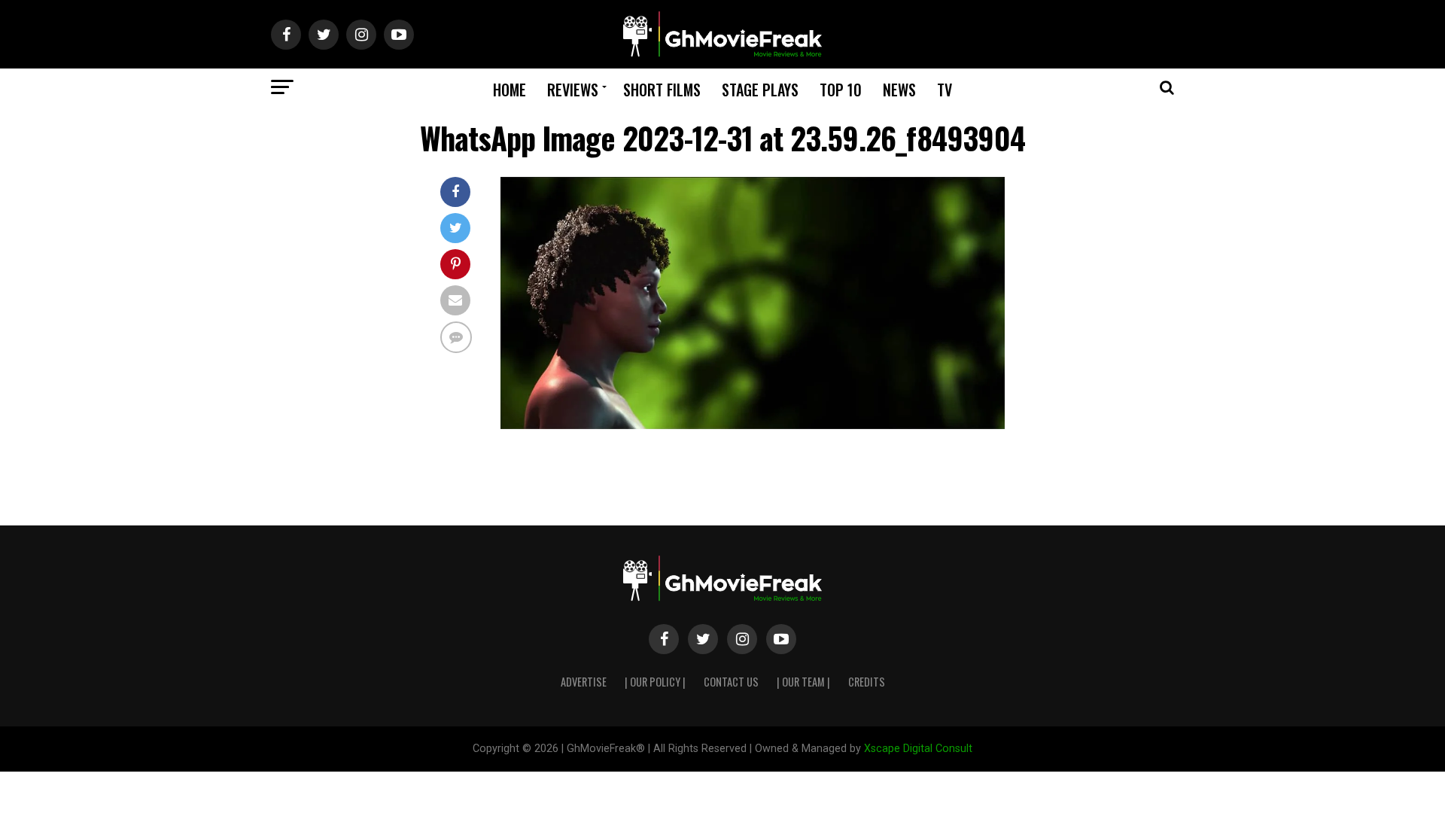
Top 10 (841, 89)
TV (944, 89)
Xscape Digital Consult (918, 748)
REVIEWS (572, 89)
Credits (866, 682)
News (899, 89)
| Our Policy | (655, 682)
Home (509, 89)
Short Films (662, 89)
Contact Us (731, 682)
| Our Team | (803, 682)
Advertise (584, 682)
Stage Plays (760, 89)
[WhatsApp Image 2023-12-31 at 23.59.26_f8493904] (752, 425)
